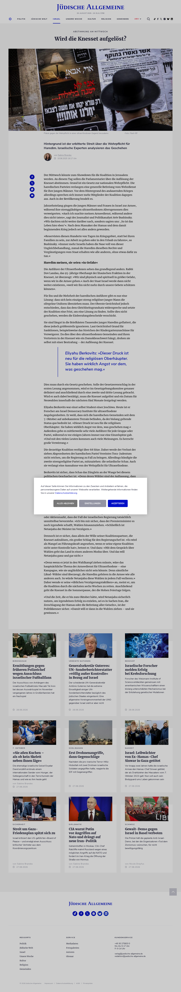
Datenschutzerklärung (66, 493)
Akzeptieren (117, 503)
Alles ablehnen (65, 503)
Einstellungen (92, 503)
